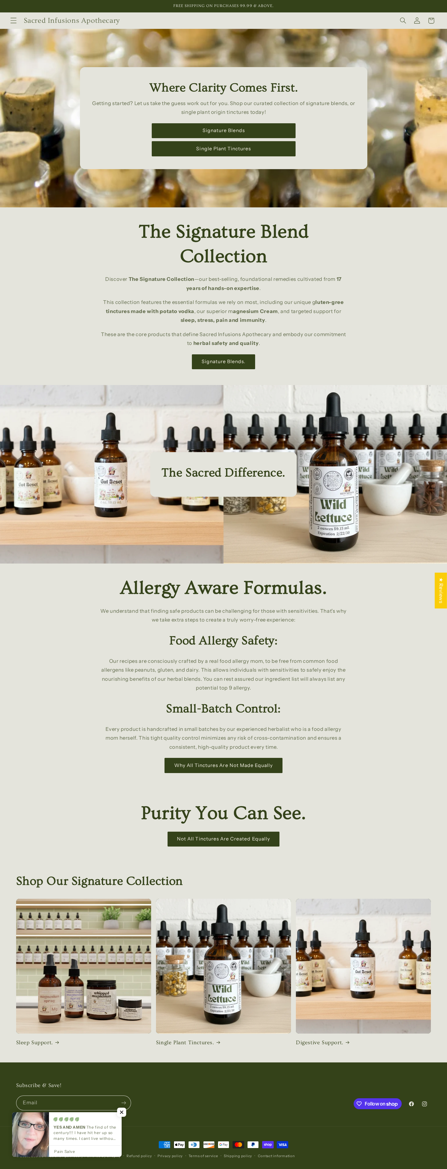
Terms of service (203, 1156)
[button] (13, 21)
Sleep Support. (34, 1042)
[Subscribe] (123, 1103)
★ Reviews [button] (441, 591)
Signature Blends (223, 130)
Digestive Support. (319, 1042)
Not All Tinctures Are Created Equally (223, 839)
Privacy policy (170, 1156)
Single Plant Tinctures (223, 149)
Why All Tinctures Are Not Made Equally (223, 765)
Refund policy (139, 1156)
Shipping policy (238, 1156)
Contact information (276, 1156)
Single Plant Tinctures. (185, 1042)
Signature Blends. (224, 361)
